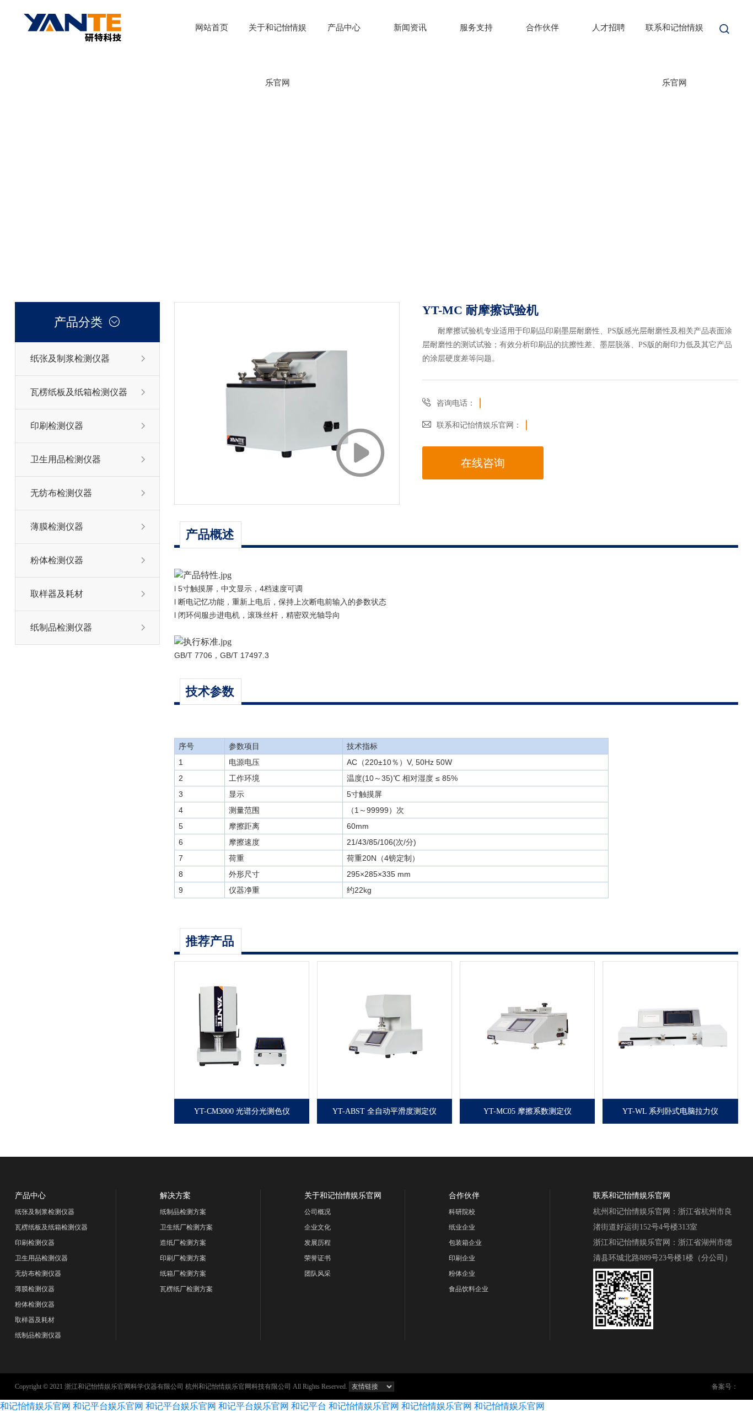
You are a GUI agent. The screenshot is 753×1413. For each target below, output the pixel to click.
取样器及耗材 (88, 593)
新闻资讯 (410, 27)
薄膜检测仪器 (88, 526)
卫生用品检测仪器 (88, 459)
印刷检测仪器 (88, 425)
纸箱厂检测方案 (183, 1273)
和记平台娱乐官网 (108, 1406)
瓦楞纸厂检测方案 (186, 1289)
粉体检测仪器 (88, 560)
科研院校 (462, 1212)
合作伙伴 (542, 27)
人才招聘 (608, 27)
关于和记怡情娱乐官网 (277, 39)
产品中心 (344, 27)
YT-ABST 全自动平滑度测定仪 (384, 1111)
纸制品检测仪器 (88, 627)
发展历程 (317, 1243)
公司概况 (317, 1212)
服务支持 (476, 27)
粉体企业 (462, 1273)
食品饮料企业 (468, 1289)
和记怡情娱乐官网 (35, 1406)
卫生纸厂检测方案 (186, 1227)
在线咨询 (483, 463)
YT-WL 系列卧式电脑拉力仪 (670, 1111)
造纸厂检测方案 (183, 1243)
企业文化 (317, 1227)
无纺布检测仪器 (88, 493)
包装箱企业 (465, 1243)
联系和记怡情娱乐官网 (674, 39)
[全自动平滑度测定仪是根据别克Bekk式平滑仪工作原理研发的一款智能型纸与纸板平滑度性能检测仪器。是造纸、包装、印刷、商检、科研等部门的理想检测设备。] (384, 1030)
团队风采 (317, 1273)
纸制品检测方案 (183, 1212)
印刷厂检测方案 (183, 1258)
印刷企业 (462, 1258)
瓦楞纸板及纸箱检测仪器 (88, 392)
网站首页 (211, 27)
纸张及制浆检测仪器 (88, 358)
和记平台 (308, 1406)
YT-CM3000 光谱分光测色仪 (242, 1111)
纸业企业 (462, 1227)
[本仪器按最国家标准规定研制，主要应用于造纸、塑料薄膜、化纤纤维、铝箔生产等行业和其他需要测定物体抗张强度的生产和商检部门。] (670, 1030)
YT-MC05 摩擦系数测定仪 (527, 1111)
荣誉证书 (317, 1258)
